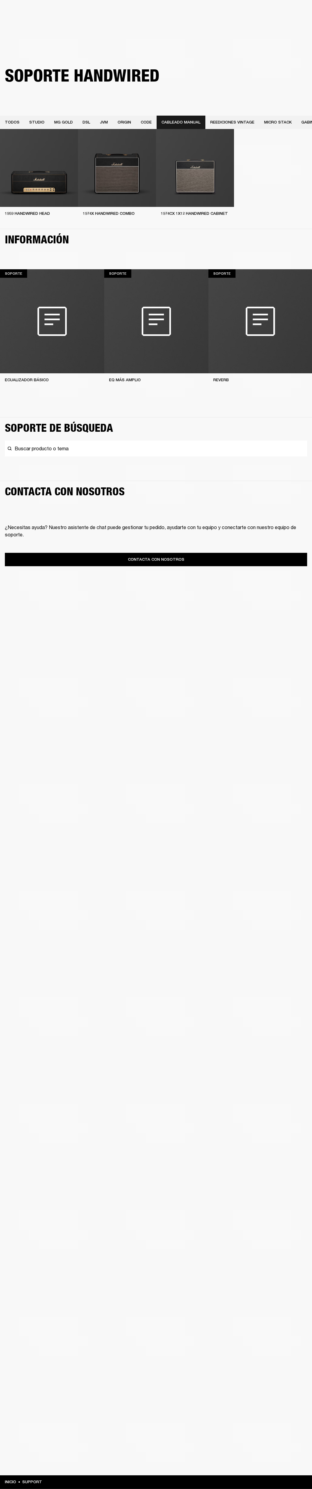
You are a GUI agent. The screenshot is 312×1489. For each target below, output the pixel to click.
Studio (36, 122)
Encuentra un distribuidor (264, 13)
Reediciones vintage (232, 122)
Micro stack (278, 122)
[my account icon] (277, 28)
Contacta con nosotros (156, 559)
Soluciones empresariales (184, 13)
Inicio (10, 1482)
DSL (86, 122)
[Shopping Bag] (287, 28)
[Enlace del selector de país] (296, 13)
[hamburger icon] (296, 28)
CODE (146, 122)
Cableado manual (180, 122)
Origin (124, 122)
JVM (104, 122)
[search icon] (267, 28)
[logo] (24, 24)
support (32, 1482)
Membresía (223, 13)
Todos (12, 122)
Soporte (250, 28)
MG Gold (63, 122)
